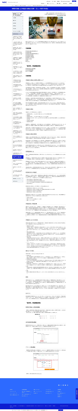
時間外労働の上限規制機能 (31, 68)
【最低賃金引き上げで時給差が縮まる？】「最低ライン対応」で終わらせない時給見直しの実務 (17, 38)
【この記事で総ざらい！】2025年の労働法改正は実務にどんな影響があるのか (17, 122)
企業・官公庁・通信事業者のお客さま (26, 392)
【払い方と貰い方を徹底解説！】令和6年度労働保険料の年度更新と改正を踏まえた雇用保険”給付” (17, 104)
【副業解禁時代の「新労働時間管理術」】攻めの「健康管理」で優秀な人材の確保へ (17, 58)
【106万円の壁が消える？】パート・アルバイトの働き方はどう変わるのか (17, 90)
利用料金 (14, 25)
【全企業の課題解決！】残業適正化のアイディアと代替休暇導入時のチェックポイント (17, 118)
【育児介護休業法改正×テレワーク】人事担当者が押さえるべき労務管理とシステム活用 (17, 94)
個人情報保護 (43, 410)
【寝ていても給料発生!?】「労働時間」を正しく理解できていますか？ (17, 109)
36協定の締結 (29, 52)
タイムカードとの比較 (16, 31)
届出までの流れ (29, 58)
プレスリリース (12, 391)
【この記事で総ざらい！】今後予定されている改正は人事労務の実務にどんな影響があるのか (17, 72)
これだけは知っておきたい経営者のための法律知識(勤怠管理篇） (17, 171)
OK (60, 410)
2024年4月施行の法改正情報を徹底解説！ (17, 160)
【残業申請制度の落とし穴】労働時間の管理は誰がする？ (17, 153)
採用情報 (59, 396)
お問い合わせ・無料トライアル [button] (76, 393)
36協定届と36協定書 (30, 56)
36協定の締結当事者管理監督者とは (33, 53)
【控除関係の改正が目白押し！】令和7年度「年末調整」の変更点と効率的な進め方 (17, 81)
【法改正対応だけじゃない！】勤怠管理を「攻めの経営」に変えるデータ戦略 (17, 63)
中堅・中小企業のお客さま (25, 394)
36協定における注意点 (30, 57)
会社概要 (59, 391)
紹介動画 (14, 23)
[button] (43, 3)
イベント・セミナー (13, 393)
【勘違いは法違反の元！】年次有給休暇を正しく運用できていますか (17, 76)
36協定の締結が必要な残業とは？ (32, 51)
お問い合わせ (15, 181)
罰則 (27, 60)
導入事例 (35, 393)
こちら (40, 373)
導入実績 (14, 28)
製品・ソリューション (37, 391)
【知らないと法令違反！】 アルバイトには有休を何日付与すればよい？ (17, 137)
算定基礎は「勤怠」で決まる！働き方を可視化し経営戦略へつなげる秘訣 (17, 48)
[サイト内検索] (75, 3)
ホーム (13, 5)
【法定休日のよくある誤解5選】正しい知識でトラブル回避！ (17, 99)
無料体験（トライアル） (17, 178)
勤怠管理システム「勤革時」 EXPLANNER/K (20, 5)
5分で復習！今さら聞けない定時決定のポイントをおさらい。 (17, 150)
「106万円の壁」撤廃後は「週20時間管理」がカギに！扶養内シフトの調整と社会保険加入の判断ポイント (17, 43)
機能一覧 (14, 20)
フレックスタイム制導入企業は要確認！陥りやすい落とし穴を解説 (17, 141)
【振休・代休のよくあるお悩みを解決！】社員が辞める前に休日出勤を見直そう (17, 113)
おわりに (28, 61)
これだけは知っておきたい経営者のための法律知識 (17, 175)
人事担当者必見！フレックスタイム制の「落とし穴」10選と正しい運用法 (17, 67)
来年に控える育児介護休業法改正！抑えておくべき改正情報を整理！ (17, 146)
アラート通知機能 (30, 71)
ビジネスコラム (29, 5)
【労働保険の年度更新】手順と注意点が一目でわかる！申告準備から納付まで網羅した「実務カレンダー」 (17, 54)
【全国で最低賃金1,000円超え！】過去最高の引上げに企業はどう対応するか (17, 85)
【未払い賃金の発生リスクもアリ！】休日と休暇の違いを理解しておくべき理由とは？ (17, 127)
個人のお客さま (48, 393)
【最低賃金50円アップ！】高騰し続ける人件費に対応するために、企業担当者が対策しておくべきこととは (17, 132)
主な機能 (14, 17)
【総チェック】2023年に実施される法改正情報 (17, 164)
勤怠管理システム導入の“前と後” (17, 167)
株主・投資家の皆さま (61, 393)
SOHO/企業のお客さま (49, 391)
